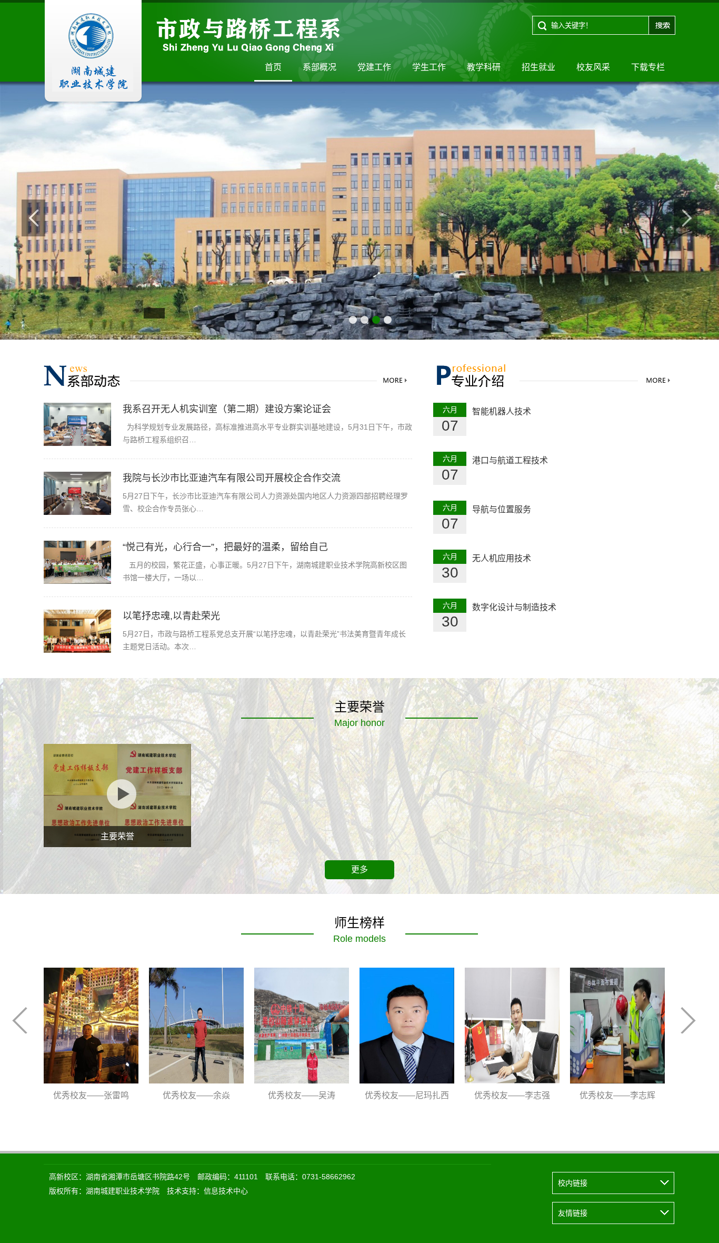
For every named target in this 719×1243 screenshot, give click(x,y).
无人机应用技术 (501, 558)
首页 (273, 67)
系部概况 (319, 67)
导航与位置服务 (501, 509)
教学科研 (484, 67)
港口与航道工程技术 (510, 460)
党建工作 (374, 67)
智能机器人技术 (501, 411)
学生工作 (429, 67)
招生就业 (538, 67)
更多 (359, 869)
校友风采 (593, 67)
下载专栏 (648, 67)
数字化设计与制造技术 (514, 607)
